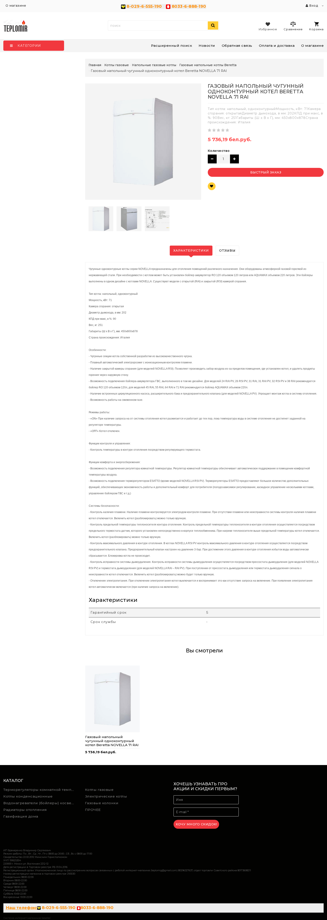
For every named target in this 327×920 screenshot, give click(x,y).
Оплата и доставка (277, 45)
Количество (219, 151)
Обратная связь (237, 45)
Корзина (316, 29)
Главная (95, 65)
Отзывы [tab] (227, 250)
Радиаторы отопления (25, 810)
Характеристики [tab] (191, 250)
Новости (207, 45)
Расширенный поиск (171, 45)
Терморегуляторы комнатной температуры (41, 790)
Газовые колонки (102, 803)
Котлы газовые (99, 790)
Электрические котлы (106, 796)
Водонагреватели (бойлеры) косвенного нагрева (41, 803)
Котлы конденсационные (28, 796)
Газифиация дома (20, 816)
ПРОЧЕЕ (93, 810)
